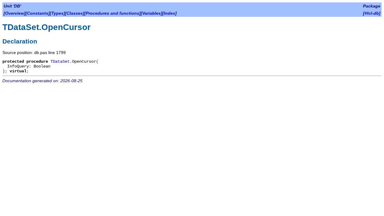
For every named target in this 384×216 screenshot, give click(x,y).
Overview (14, 13)
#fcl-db (371, 13)
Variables (151, 13)
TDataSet (60, 61)
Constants (37, 13)
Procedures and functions (112, 13)
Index (169, 13)
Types (57, 13)
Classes (75, 13)
